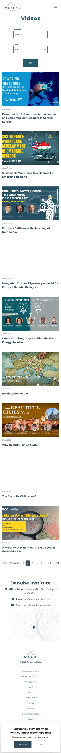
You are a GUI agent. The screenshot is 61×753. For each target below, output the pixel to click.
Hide (40, 744)
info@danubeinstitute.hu (37, 599)
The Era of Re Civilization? (19, 496)
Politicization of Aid (15, 393)
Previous (15, 563)
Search (17, 29)
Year (15, 44)
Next (48, 563)
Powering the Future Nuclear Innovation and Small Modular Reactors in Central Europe (29, 118)
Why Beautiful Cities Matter (20, 445)
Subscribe (23, 744)
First (4, 563)
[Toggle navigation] (55, 6)
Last (56, 563)
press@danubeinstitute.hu (37, 605)
